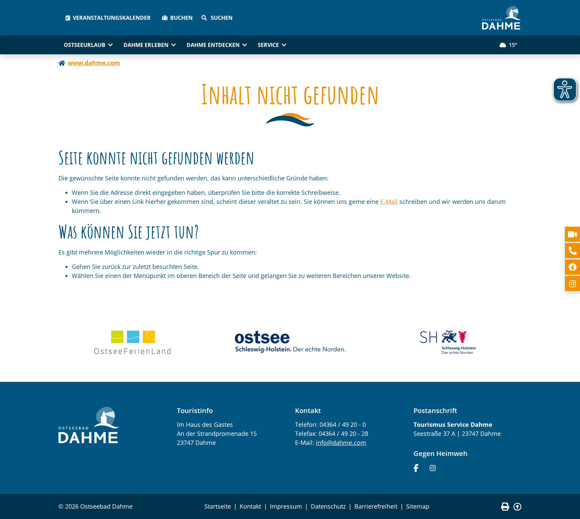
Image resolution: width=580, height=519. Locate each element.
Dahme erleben (146, 45)
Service (268, 45)
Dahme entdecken (213, 45)
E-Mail (389, 201)
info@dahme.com (341, 443)
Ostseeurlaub (84, 45)
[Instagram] (433, 467)
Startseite (217, 506)
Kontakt (250, 506)
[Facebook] (416, 467)
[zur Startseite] (501, 17)
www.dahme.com (94, 63)
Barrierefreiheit (375, 506)
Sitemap (417, 506)
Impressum (286, 506)
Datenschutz (328, 506)
